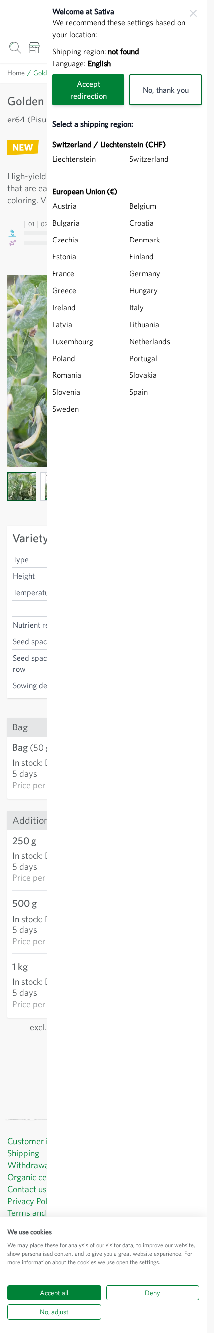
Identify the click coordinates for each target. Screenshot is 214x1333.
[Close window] (193, 13)
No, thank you (166, 89)
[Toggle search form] (15, 47)
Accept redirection (88, 89)
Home (16, 73)
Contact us (27, 1189)
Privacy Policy (32, 1201)
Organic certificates (43, 1177)
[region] (127, 666)
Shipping (23, 1153)
